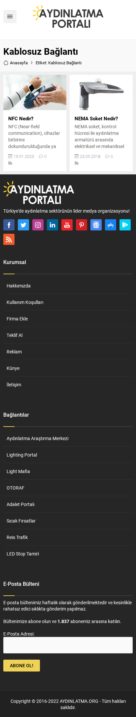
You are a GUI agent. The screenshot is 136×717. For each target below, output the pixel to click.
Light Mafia (18, 471)
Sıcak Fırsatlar (21, 521)
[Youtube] (67, 224)
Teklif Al (14, 335)
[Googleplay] (125, 224)
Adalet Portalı (20, 504)
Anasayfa (19, 63)
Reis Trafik (17, 537)
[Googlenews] (96, 224)
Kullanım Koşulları (25, 302)
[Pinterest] (81, 224)
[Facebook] (9, 224)
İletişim (14, 384)
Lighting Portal (22, 455)
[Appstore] (110, 224)
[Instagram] (38, 224)
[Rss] (9, 239)
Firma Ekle (17, 318)
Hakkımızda (19, 286)
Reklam (14, 351)
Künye (13, 368)
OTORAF (15, 488)
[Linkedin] (52, 224)
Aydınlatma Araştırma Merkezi (37, 438)
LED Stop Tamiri (23, 554)
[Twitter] (23, 224)
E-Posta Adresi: (18, 634)
